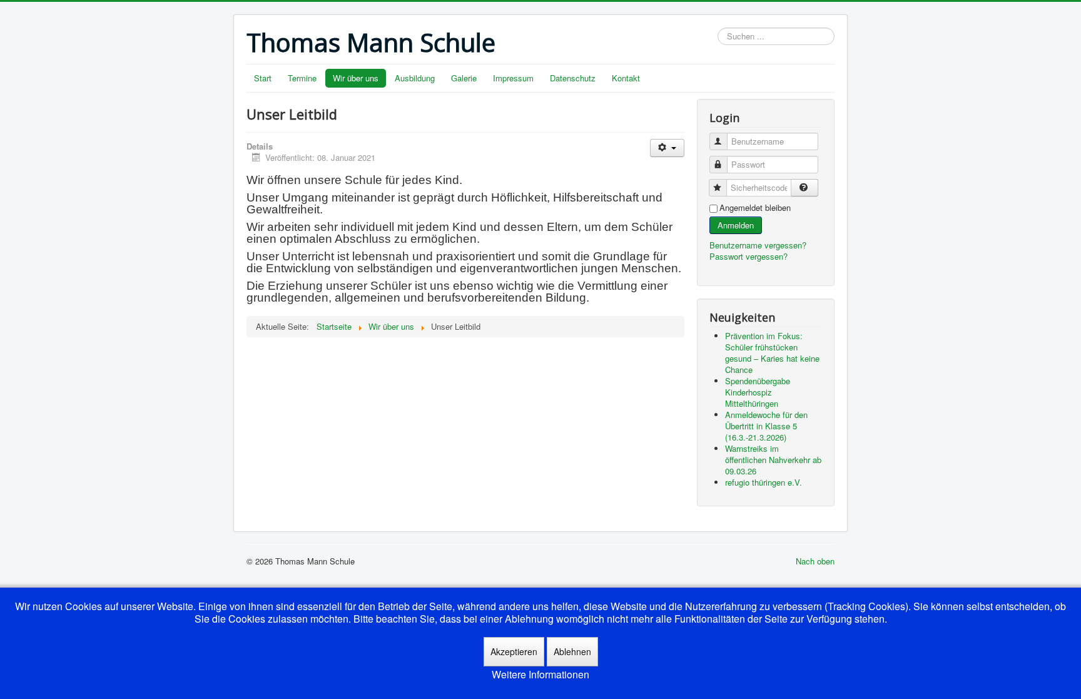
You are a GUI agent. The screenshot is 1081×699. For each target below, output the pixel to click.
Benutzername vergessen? (757, 245)
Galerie (464, 78)
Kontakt (626, 78)
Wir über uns (355, 78)
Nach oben (815, 561)
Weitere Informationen (540, 674)
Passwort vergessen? (748, 256)
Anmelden (736, 225)
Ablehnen (572, 651)
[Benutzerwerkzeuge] (667, 148)
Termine (302, 78)
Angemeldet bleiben (755, 207)
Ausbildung (415, 78)
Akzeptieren (513, 651)
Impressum (513, 78)
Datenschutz (573, 78)
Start (263, 78)
